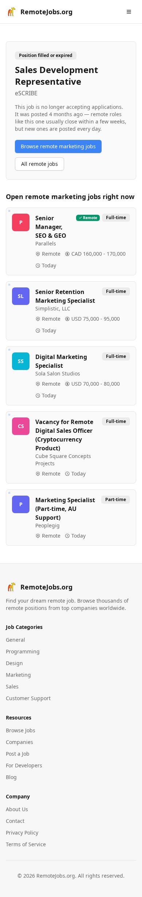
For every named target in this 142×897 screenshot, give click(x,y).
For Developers (24, 765)
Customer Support (28, 698)
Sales (12, 686)
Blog (11, 777)
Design (14, 663)
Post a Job (17, 753)
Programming (23, 651)
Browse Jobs (20, 730)
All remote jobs (39, 163)
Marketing (18, 674)
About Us (17, 809)
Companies (19, 741)
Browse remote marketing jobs (58, 146)
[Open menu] (129, 12)
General (15, 639)
